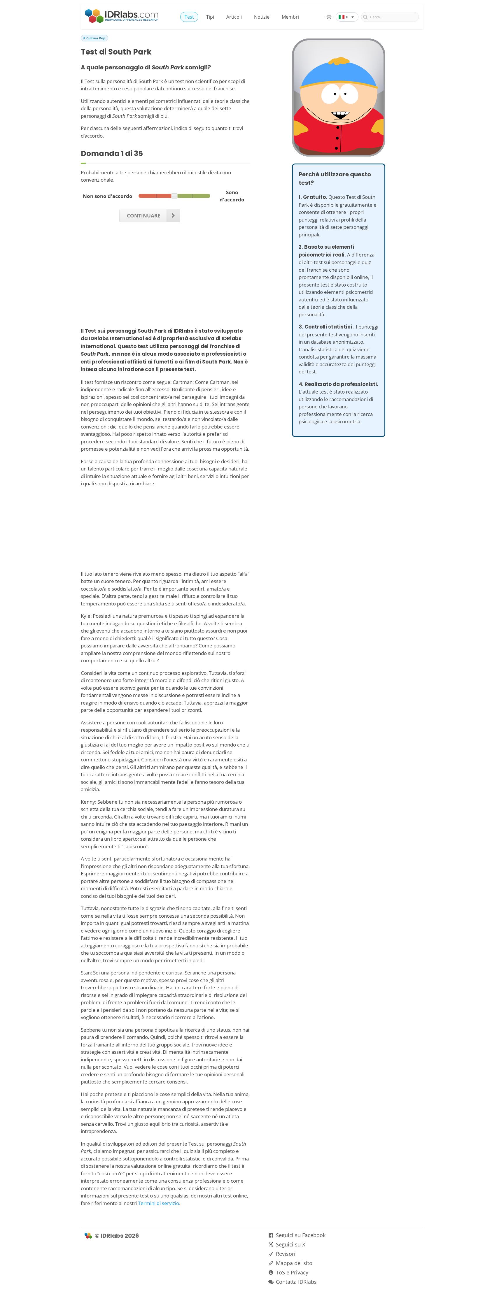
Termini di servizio (158, 1203)
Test (189, 17)
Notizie (262, 17)
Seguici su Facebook (301, 1235)
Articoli (234, 17)
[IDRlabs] (121, 21)
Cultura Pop (95, 38)
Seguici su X (290, 1244)
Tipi (210, 17)
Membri (290, 17)
